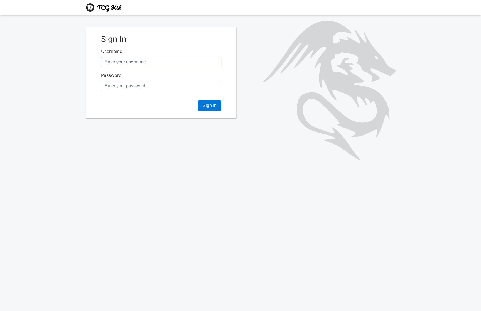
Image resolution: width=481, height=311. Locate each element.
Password (111, 75)
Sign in (210, 105)
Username (111, 51)
